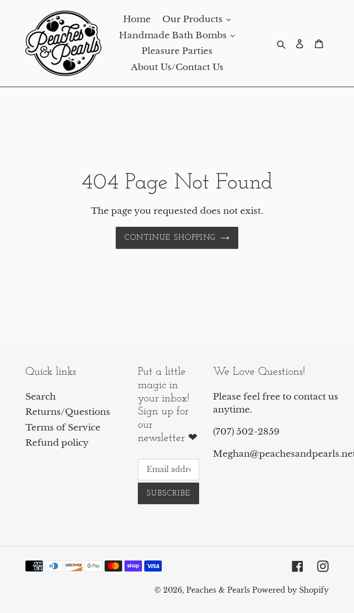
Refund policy (56, 442)
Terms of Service (62, 427)
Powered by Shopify (290, 590)
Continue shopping (169, 238)
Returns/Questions (67, 412)
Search (40, 396)
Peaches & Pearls (218, 590)
